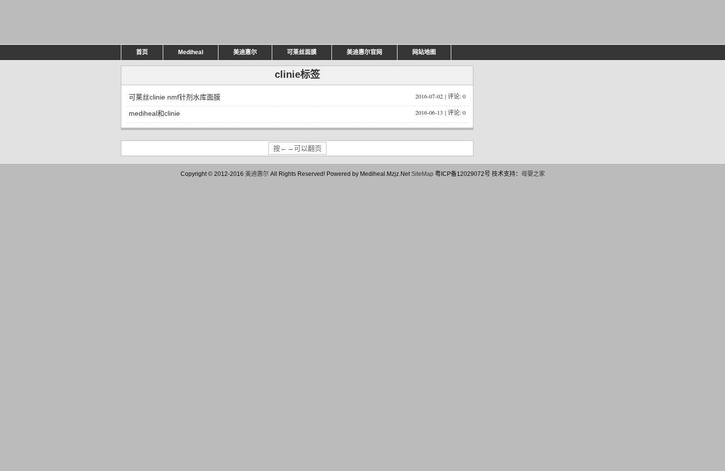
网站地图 (424, 52)
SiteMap (422, 173)
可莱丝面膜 (302, 52)
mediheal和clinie (297, 112)
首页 (142, 52)
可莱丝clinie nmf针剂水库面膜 (297, 96)
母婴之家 (533, 173)
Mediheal (190, 52)
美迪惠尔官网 (364, 52)
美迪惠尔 (245, 52)
